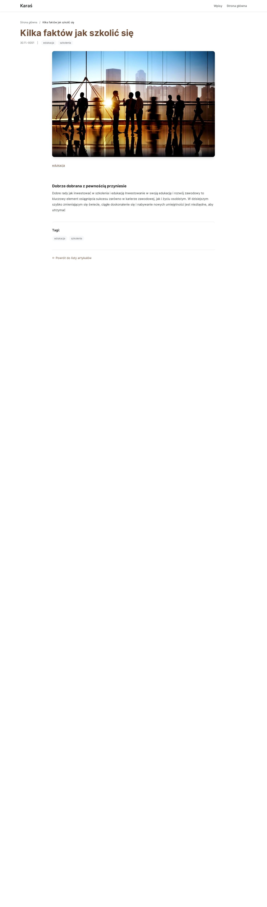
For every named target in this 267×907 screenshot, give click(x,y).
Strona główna (237, 6)
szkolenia (65, 42)
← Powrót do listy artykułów (72, 258)
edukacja (48, 42)
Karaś (26, 5)
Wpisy (218, 6)
